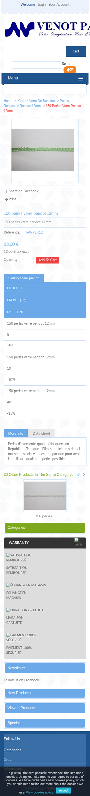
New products (19, 693)
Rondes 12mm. (31, 106)
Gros (21, 101)
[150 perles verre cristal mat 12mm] (45, 495)
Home (8, 101)
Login (42, 4)
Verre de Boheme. (42, 101)
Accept (63, 790)
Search (67, 64)
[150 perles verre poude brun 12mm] (80, 102)
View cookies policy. (40, 792)
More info (15, 433)
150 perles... (45, 516)
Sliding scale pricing (24, 278)
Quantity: (11, 260)
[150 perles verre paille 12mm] (65, 102)
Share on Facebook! (24, 191)
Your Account (59, 4)
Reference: (12, 232)
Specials (15, 723)
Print (12, 199)
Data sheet (41, 433)
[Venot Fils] (45, 30)
